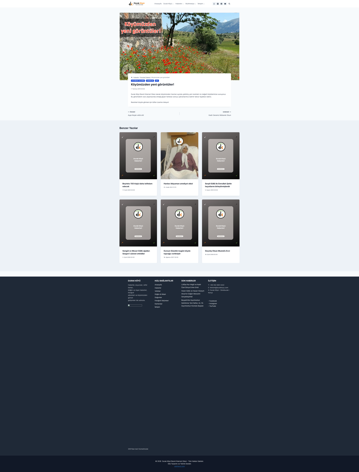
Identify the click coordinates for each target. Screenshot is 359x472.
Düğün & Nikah (160, 294)
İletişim (157, 307)
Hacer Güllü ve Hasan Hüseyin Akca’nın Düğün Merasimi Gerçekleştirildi (192, 294)
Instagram (213, 303)
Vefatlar (158, 291)
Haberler (150, 80)
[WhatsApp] (214, 3)
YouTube (212, 306)
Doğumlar (158, 297)
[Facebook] (221, 3)
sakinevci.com (179, 466)
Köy (157, 80)
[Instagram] (217, 3)
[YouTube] (225, 3)
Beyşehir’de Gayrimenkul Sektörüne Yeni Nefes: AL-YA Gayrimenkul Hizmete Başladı (192, 303)
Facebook (213, 301)
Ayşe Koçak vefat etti (136, 113)
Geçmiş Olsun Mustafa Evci (217, 251)
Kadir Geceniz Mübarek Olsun (220, 113)
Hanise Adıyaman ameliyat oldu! (178, 184)
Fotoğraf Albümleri (162, 301)
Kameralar (158, 304)
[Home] (131, 77)
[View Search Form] (229, 3)
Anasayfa (158, 4)
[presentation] (138, 155)
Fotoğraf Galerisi (138, 80)
